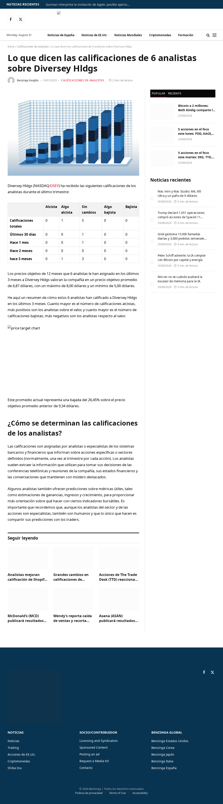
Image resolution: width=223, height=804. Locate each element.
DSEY (54, 185)
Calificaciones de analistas (33, 46)
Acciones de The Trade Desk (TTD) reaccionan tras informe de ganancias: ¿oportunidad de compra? (118, 577)
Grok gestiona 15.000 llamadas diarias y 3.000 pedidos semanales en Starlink (181, 238)
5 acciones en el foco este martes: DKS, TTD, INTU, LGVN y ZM (195, 155)
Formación (185, 35)
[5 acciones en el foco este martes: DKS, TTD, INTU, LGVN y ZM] (162, 158)
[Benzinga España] (111, 19)
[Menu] (214, 35)
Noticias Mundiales (128, 35)
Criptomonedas (160, 35)
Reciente (174, 93)
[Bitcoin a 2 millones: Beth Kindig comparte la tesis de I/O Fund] (162, 111)
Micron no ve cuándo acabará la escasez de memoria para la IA (180, 279)
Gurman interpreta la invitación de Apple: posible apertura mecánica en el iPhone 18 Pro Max (89, 5)
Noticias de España (60, 35)
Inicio (11, 46)
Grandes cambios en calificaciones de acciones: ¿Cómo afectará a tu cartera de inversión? (71, 577)
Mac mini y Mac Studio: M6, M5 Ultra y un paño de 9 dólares (179, 193)
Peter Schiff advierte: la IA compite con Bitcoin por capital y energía (181, 257)
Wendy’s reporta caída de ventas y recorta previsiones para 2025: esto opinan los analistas (72, 618)
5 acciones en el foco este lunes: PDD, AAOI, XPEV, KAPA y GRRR (195, 131)
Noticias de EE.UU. (94, 35)
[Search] (208, 35)
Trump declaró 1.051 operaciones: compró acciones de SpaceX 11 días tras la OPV (181, 217)
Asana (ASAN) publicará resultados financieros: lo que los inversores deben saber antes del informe (119, 618)
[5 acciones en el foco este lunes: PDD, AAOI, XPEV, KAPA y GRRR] (162, 135)
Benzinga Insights (28, 80)
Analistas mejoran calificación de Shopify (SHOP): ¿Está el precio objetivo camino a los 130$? (27, 577)
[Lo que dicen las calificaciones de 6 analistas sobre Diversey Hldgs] (73, 133)
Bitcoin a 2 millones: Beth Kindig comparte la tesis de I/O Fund (196, 108)
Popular (158, 93)
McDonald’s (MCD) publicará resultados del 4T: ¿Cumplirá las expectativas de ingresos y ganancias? (27, 618)
